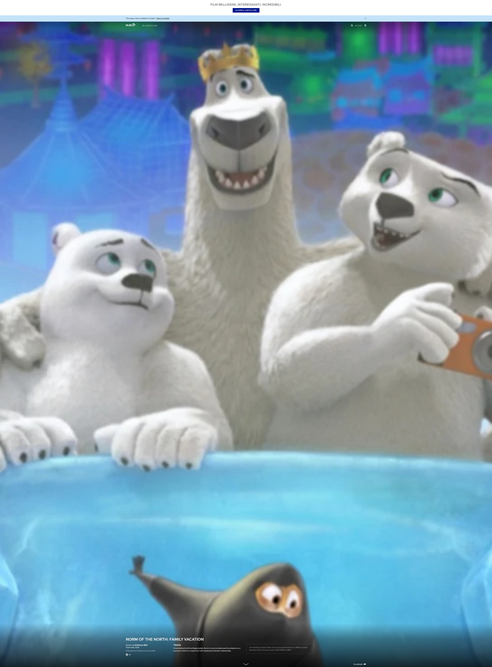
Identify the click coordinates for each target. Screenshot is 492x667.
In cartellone (150, 25)
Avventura (140, 651)
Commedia (150, 651)
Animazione (131, 651)
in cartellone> (284, 650)
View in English (162, 18)
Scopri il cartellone (246, 10)
